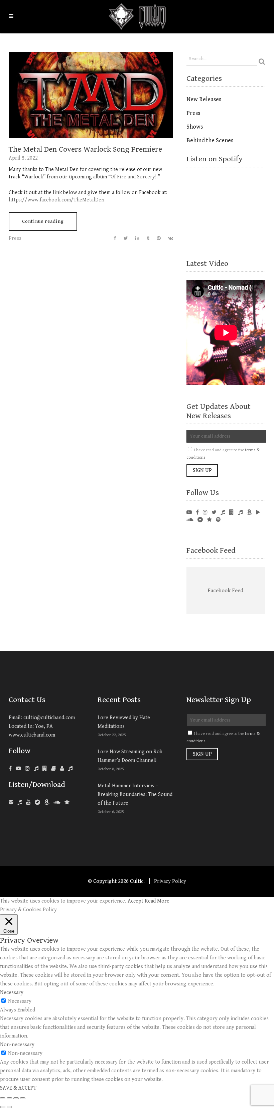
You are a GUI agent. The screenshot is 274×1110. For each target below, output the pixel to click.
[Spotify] (11, 802)
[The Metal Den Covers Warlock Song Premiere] (91, 95)
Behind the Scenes (209, 140)
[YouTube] (189, 512)
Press (15, 238)
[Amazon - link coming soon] (249, 512)
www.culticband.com (32, 735)
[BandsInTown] (231, 512)
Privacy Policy (170, 881)
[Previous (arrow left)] (2, 1107)
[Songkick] (223, 512)
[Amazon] (46, 802)
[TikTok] (70, 769)
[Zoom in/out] (22, 1098)
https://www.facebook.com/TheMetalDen (56, 200)
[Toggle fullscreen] (16, 1098)
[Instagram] (205, 512)
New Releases (203, 99)
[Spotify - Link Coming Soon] (218, 520)
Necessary (19, 1001)
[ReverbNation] (209, 520)
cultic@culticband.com (49, 718)
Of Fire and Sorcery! (133, 177)
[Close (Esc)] (2, 1098)
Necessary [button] (11, 992)
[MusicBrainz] (62, 769)
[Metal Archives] (53, 769)
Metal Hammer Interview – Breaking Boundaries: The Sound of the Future (135, 794)
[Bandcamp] (200, 520)
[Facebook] (197, 512)
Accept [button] (135, 901)
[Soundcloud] (189, 520)
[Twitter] (214, 512)
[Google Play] (258, 512)
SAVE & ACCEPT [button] (18, 1088)
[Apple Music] (19, 802)
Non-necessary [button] (17, 1045)
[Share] (9, 1098)
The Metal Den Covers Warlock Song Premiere (85, 149)
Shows (194, 126)
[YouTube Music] (28, 802)
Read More (157, 901)
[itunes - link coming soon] (240, 512)
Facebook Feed (211, 550)
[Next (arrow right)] (9, 1107)
